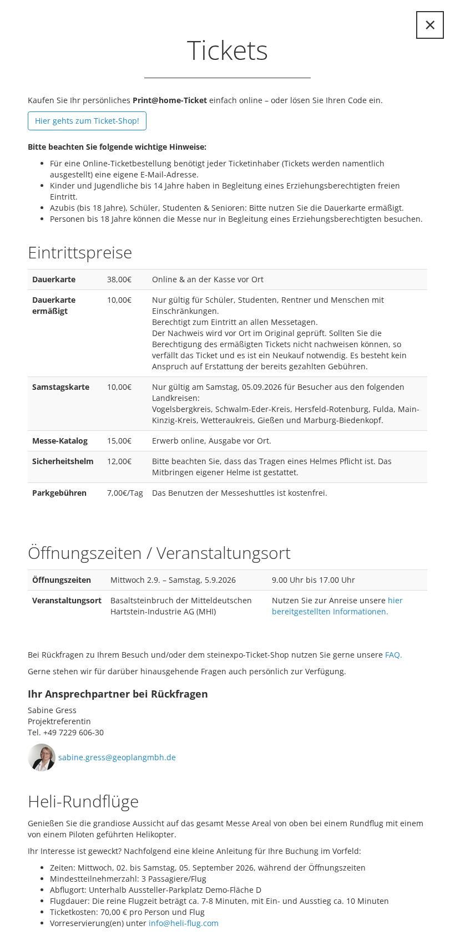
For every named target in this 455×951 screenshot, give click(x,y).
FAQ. (393, 654)
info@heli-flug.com (184, 923)
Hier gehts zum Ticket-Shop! (87, 120)
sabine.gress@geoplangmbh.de (117, 757)
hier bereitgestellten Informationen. (337, 606)
